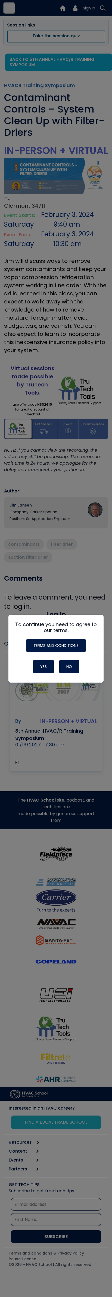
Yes (43, 666)
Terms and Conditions (56, 645)
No (69, 666)
